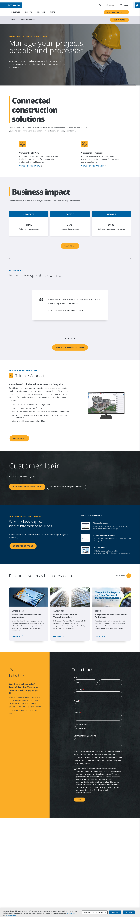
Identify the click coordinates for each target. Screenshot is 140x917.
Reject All (115, 912)
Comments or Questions (85, 735)
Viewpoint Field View (29, 166)
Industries (15, 12)
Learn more (19, 438)
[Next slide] (74, 338)
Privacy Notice (84, 763)
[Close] (137, 912)
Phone (81, 712)
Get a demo (119, 20)
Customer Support (28, 20)
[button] (109, 5)
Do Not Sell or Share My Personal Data (94, 912)
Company (82, 689)
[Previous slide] (65, 338)
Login (13, 20)
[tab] (68, 338)
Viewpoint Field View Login (27, 487)
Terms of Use (70, 913)
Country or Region (86, 724)
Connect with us (116, 12)
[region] (70, 315)
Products (28, 12)
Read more (57, 636)
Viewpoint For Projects (92, 166)
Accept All (129, 912)
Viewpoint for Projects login (66, 487)
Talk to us (70, 246)
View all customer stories (70, 347)
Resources (41, 12)
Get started (16, 636)
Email (81, 701)
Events (52, 12)
